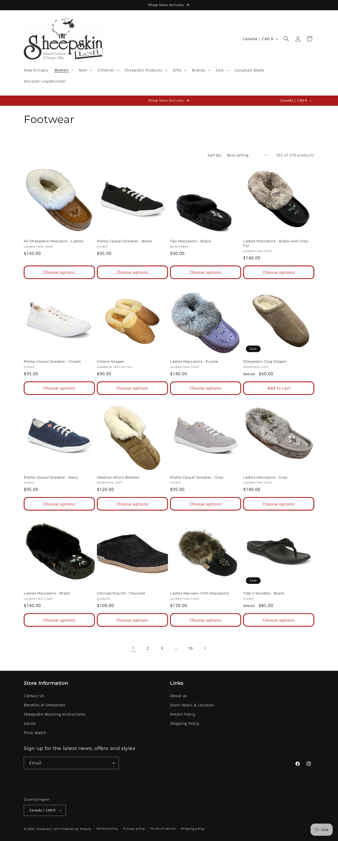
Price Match (35, 732)
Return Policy (182, 714)
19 (190, 648)
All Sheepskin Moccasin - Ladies (53, 241)
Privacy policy (134, 828)
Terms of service (163, 828)
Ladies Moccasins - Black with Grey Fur (275, 243)
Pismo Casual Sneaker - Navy (51, 477)
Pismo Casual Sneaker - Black (124, 241)
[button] (63, 70)
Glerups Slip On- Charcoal (121, 593)
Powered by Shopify (76, 829)
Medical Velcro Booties (118, 477)
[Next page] (204, 648)
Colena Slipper (110, 361)
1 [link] (133, 648)
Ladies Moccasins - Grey (265, 477)
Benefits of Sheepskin (44, 704)
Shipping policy (193, 828)
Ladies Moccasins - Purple (194, 361)
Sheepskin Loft (47, 829)
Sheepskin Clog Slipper (265, 361)
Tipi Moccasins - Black (190, 241)
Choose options (59, 272)
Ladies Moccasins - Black (47, 593)
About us (178, 695)
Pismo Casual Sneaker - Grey (196, 477)
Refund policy (107, 828)
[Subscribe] (113, 763)
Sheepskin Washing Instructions (54, 714)
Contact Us (34, 695)
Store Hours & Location (192, 704)
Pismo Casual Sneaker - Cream (52, 361)
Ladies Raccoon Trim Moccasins (199, 593)
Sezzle (30, 723)
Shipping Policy (184, 723)
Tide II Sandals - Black (263, 593)
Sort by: (215, 155)
